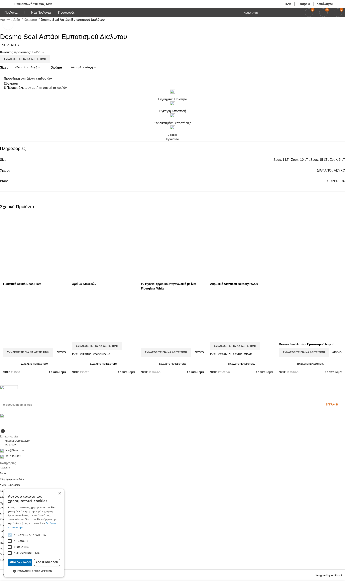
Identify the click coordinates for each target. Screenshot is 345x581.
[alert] (34, 533)
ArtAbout (336, 575)
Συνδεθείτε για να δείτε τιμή (25, 59)
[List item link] (172, 451)
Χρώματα (31, 19)
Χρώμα (56, 67)
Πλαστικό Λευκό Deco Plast (22, 284)
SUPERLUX (11, 45)
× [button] (59, 493)
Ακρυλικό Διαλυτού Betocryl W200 (234, 284)
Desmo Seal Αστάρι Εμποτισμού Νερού (306, 344)
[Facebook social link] (3, 431)
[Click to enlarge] (8, 25)
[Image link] (16, 420)
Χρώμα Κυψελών (84, 284)
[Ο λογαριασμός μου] (340, 4)
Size (3, 67)
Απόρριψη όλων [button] (47, 562)
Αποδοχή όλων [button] (20, 562)
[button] (34, 571)
